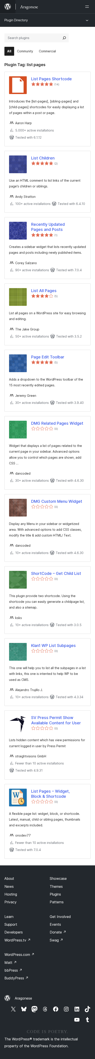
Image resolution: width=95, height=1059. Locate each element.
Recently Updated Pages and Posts (48, 227)
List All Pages (44, 290)
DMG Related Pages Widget (57, 423)
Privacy (10, 902)
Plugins (55, 894)
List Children (43, 158)
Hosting (10, 894)
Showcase (58, 878)
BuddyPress (16, 978)
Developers (13, 932)
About (9, 878)
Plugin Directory (16, 20)
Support (10, 924)
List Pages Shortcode (51, 79)
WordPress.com (19, 954)
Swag (56, 940)
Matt (10, 962)
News (9, 886)
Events (55, 924)
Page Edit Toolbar (47, 357)
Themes (56, 886)
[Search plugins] (64, 37)
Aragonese (23, 998)
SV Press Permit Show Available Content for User (56, 720)
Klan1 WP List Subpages (53, 645)
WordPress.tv (17, 940)
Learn (8, 916)
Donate (58, 932)
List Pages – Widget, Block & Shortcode (50, 794)
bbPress (13, 970)
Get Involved (60, 916)
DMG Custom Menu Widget (56, 501)
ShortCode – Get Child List (56, 573)
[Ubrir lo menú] (88, 6)
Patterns (57, 902)
